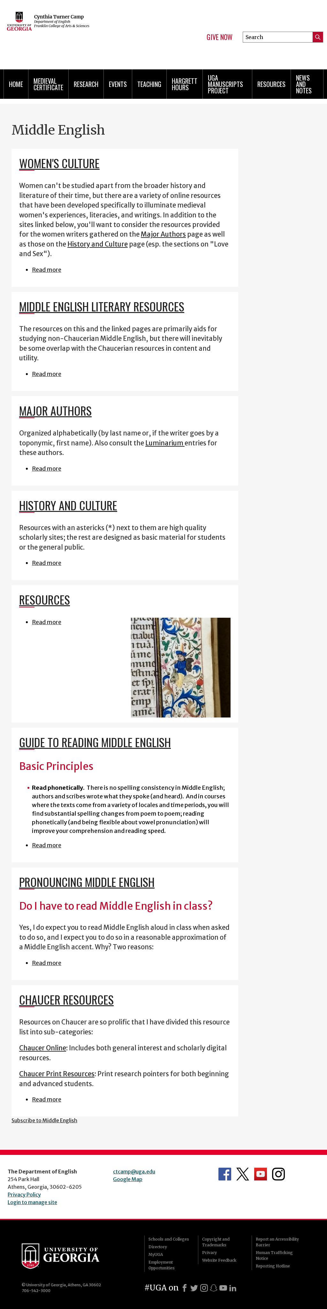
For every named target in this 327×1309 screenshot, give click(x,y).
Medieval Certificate (48, 84)
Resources (271, 84)
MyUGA (155, 1254)
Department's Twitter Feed (242, 1174)
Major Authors (163, 234)
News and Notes (304, 84)
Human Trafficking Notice (274, 1255)
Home (16, 84)
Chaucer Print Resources (57, 1074)
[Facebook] (184, 1288)
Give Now (219, 37)
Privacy (209, 1252)
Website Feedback (219, 1260)
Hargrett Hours (184, 84)
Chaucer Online (42, 1048)
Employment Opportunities (161, 1265)
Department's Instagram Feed (278, 1174)
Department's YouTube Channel (260, 1174)
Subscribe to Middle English (44, 1120)
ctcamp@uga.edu (134, 1171)
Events (118, 84)
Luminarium (165, 443)
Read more (46, 269)
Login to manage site (32, 1202)
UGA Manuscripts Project (225, 84)
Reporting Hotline (273, 1266)
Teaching (149, 84)
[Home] (76, 32)
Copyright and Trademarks (216, 1242)
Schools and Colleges (168, 1239)
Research (86, 84)
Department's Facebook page (224, 1174)
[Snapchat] (213, 1288)
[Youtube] (223, 1288)
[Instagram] (204, 1288)
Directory (157, 1246)
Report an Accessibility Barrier (277, 1242)
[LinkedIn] (233, 1288)
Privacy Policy (24, 1194)
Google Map (127, 1179)
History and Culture (97, 244)
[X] (194, 1288)
